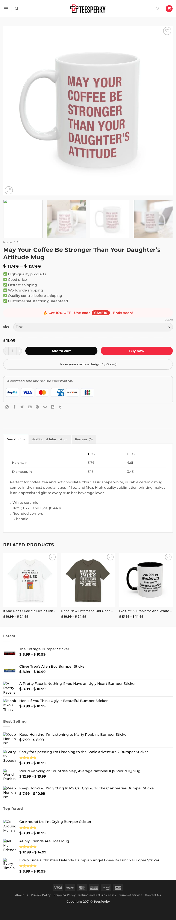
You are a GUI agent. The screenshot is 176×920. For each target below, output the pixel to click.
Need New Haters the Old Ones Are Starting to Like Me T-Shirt (88, 611)
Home (7, 242)
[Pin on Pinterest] (37, 406)
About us (21, 895)
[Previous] (12, 111)
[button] (5, 8)
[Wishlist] (157, 8)
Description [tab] (16, 439)
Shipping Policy (65, 895)
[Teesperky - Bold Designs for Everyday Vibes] (88, 8)
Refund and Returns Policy (97, 895)
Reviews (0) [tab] (84, 439)
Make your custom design (88, 364)
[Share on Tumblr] (60, 406)
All (18, 242)
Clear (169, 319)
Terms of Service (130, 895)
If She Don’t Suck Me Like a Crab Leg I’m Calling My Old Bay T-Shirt (30, 611)
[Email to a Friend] (29, 406)
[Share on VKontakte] (45, 406)
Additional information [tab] (50, 439)
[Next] (164, 111)
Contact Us (153, 895)
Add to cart (61, 351)
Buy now (136, 351)
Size (6, 326)
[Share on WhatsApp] (7, 406)
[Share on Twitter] (22, 406)
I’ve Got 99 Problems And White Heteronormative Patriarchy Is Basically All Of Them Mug (146, 611)
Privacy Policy (41, 895)
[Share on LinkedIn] (52, 406)
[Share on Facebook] (14, 406)
